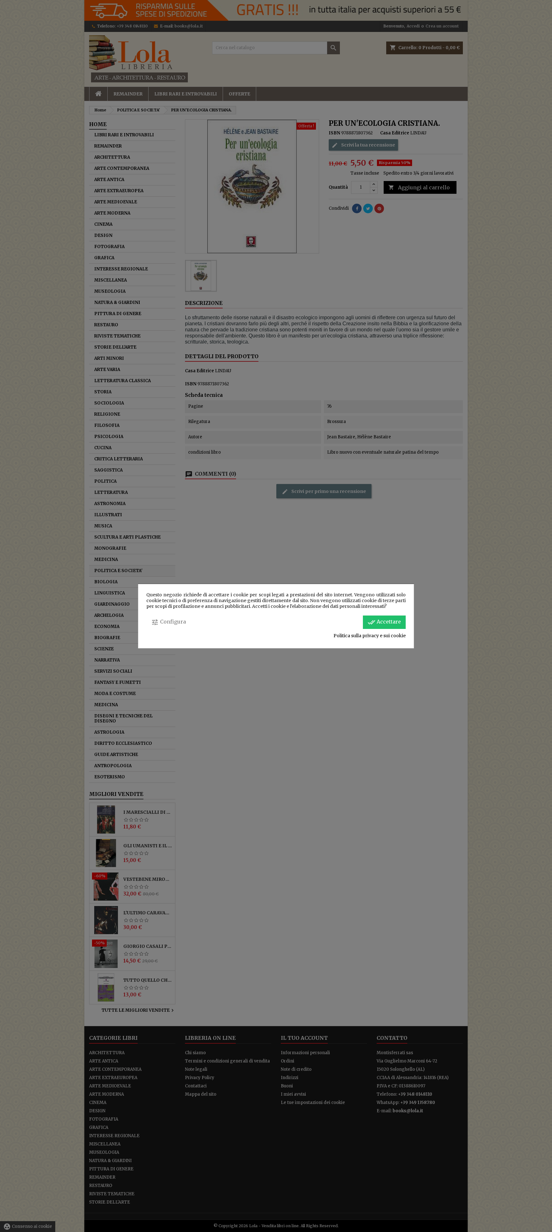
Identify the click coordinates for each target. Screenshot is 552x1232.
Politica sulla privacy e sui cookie (370, 636)
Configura (168, 622)
